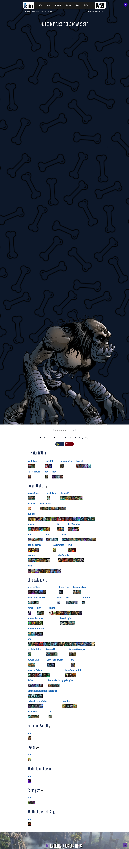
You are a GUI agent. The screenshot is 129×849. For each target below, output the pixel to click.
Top (55, 438)
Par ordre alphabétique (82, 438)
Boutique (86, 5)
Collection (48, 5)
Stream (77, 5)
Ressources (68, 5)
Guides (40, 5)
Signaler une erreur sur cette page (95, 11)
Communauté (58, 5)
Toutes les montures (46, 438)
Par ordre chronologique (66, 438)
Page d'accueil (27, 11)
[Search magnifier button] (74, 430)
